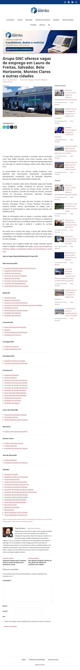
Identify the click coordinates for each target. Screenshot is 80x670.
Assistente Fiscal (10, 298)
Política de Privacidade (37, 659)
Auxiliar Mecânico (10, 378)
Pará (17, 521)
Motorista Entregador (12, 507)
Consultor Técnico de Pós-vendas (16, 495)
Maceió (5, 521)
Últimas (42, 25)
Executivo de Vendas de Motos (15, 390)
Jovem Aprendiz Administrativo (15, 327)
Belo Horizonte (21, 519)
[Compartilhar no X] (11, 127)
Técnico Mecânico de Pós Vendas (16, 310)
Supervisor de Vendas (12, 278)
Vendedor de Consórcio (12, 313)
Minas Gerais (37, 79)
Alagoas (10, 519)
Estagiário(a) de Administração (15, 500)
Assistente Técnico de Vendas (14, 361)
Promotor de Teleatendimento (15, 283)
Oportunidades (67, 20)
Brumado (28, 20)
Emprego (30, 79)
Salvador (56, 20)
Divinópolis (33, 519)
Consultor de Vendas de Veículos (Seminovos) (20, 492)
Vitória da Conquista (42, 20)
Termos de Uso (53, 659)
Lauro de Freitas (47, 519)
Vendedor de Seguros (12, 403)
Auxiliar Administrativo (12, 300)
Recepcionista (9, 510)
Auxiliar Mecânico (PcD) (12, 349)
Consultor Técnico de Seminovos (15, 281)
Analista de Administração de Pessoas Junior (20, 268)
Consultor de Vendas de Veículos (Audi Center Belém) (23, 305)
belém (15, 519)
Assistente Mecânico (11, 375)
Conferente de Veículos (12, 273)
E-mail (5, 611)
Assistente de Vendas (11, 479)
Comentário (7, 580)
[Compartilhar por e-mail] (15, 127)
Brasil (26, 79)
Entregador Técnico (11, 308)
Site (4, 616)
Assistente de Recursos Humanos (16, 477)
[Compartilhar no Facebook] (8, 127)
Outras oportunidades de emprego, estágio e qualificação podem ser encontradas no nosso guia (27, 248)
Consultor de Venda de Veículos (15, 276)
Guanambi (10, 20)
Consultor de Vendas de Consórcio (16, 484)
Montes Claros (11, 521)
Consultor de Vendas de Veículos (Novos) (18, 490)
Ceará (28, 519)
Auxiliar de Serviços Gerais (13, 443)
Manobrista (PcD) (10, 505)
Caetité (19, 20)
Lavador (7, 330)
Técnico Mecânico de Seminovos (15, 332)
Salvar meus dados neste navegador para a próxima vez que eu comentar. (28, 621)
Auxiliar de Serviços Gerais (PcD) (15, 431)
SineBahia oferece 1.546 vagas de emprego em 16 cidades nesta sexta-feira (65, 113)
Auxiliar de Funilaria (11, 347)
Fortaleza (39, 519)
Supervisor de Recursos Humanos (16, 286)
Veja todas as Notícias (33, 528)
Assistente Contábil (11, 474)
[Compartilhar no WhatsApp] (4, 127)
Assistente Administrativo (13, 271)
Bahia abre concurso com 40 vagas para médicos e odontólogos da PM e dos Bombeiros (66, 94)
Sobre (24, 659)
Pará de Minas (23, 521)
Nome (5, 606)
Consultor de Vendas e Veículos (15, 415)
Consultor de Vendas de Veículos (16, 303)
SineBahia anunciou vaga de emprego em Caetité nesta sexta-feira (65, 132)
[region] (27, 141)
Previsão (33, 25)
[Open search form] (49, 24)
